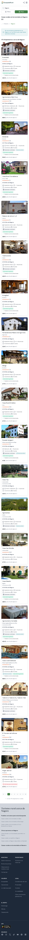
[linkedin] (25, 935)
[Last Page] (25, 794)
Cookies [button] (17, 888)
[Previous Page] (6, 794)
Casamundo (4, 912)
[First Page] (3, 794)
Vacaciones (4, 885)
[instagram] (6, 935)
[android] (14, 926)
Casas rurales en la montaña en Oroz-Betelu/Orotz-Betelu (11, 825)
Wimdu (3, 909)
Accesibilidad (19, 891)
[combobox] (14, 8)
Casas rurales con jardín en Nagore (10, 838)
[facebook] (2, 935)
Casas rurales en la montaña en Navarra (13, 845)
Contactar (4, 872)
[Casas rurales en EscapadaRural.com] (7, 3)
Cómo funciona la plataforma (20, 895)
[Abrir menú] (26, 2)
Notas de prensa (6, 864)
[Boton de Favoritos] (25, 44)
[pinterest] (22, 935)
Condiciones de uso (21, 881)
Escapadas (4, 881)
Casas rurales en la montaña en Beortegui (12, 821)
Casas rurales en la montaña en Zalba (11, 818)
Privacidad (18, 885)
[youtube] (18, 935)
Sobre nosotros (6, 860)
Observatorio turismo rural (5, 868)
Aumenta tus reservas (19, 861)
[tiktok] (14, 935)
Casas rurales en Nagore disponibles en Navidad (14, 841)
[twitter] (10, 935)
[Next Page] (23, 794)
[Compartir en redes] (23, 2)
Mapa (22, 11)
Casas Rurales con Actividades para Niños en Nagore (13, 834)
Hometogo (4, 906)
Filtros (9, 11)
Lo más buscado (6, 888)
